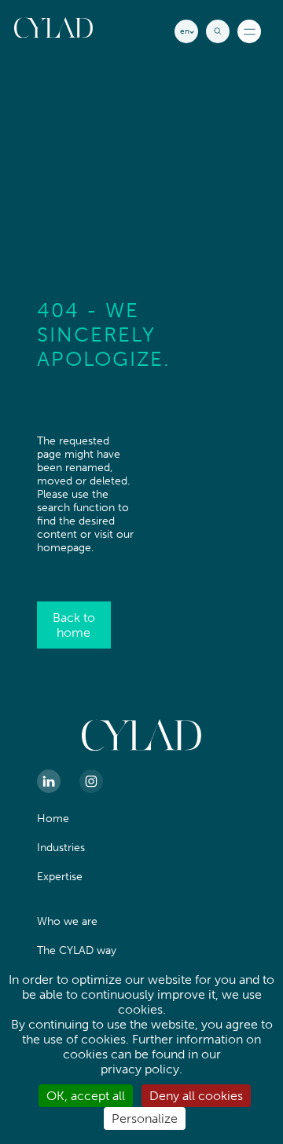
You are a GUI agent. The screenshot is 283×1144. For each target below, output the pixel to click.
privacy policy (140, 1069)
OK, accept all (85, 1095)
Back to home (74, 625)
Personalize (145, 1118)
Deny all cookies (196, 1095)
